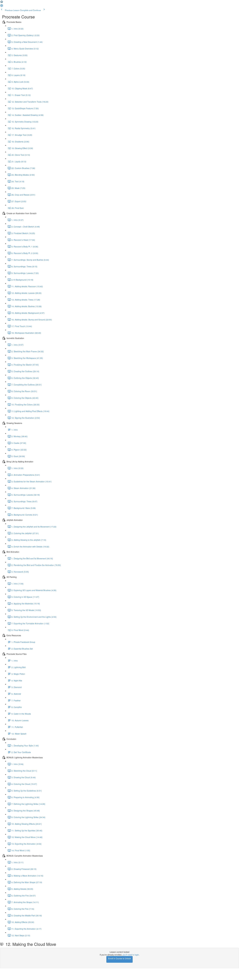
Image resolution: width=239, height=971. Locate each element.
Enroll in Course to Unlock (119, 958)
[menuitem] (1, 6)
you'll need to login (131, 954)
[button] (1, 2)
